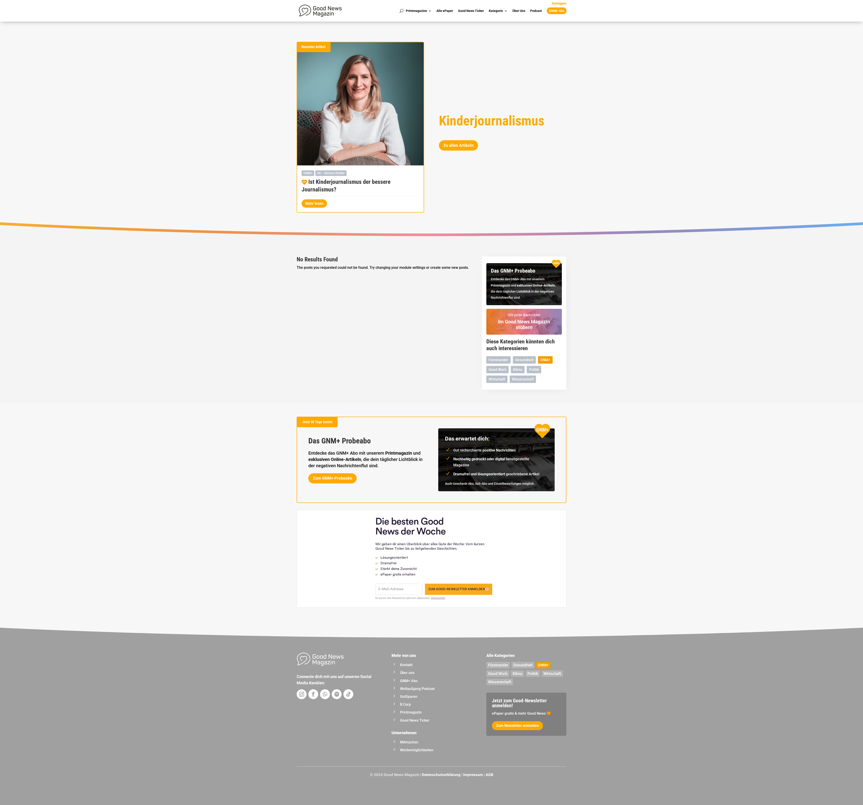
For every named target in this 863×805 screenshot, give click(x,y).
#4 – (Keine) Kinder (331, 173)
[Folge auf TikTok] (348, 694)
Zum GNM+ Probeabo (332, 478)
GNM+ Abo (556, 11)
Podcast (536, 11)
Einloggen (559, 3)
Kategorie (496, 11)
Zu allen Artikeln (458, 145)
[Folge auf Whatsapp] (325, 694)
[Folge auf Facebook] (313, 694)
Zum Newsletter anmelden (517, 725)
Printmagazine (416, 11)
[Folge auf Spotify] (337, 694)
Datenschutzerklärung (441, 774)
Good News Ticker (471, 11)
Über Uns (518, 11)
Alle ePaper (444, 11)
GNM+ (307, 173)
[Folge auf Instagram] (302, 694)
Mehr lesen (314, 203)
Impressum (473, 774)
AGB (489, 774)
